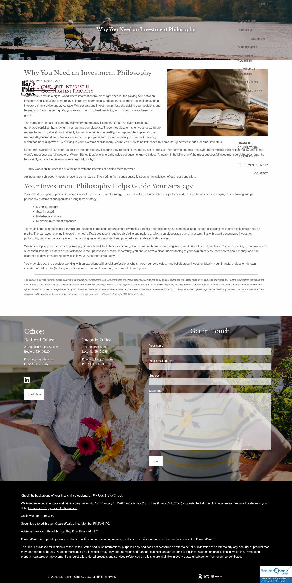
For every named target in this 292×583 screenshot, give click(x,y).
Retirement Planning (246, 58)
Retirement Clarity (253, 165)
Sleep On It (259, 38)
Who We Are (247, 21)
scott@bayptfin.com (99, 359)
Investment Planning (246, 71)
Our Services (247, 47)
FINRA (97, 523)
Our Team (245, 30)
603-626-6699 (38, 364)
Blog (241, 134)
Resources (246, 125)
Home (264, 4)
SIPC (106, 523)
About (243, 13)
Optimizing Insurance (246, 115)
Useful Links (247, 156)
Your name (170, 345)
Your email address (175, 360)
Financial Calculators (248, 145)
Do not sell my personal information (52, 508)
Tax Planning (248, 82)
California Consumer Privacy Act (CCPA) (155, 503)
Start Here (34, 394)
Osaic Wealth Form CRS (37, 516)
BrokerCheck (114, 495)
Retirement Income (252, 104)
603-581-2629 (95, 364)
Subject (167, 375)
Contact (261, 173)
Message (169, 390)
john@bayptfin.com (41, 359)
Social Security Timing (250, 93)
